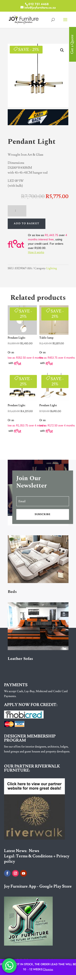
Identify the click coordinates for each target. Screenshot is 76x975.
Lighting (51, 268)
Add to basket (26, 223)
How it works (36, 252)
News (34, 850)
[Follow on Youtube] (23, 873)
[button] (62, 50)
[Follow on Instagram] (15, 873)
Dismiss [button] (48, 969)
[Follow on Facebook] (7, 873)
